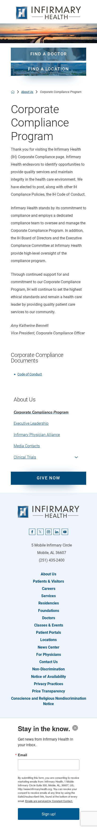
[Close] (75, 728)
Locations (48, 640)
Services (48, 596)
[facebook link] (32, 532)
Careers (48, 588)
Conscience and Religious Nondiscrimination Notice (48, 701)
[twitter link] (40, 532)
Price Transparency (48, 691)
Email (22, 754)
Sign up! (49, 814)
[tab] (76, 457)
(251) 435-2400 (52, 560)
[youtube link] (65, 532)
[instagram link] (48, 532)
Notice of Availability (48, 676)
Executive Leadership (31, 423)
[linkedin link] (56, 532)
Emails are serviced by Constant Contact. (49, 801)
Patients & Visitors (48, 581)
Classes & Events (48, 625)
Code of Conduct (29, 374)
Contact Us (48, 662)
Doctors (48, 618)
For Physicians (48, 654)
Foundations (48, 610)
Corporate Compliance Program (41, 412)
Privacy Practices (48, 684)
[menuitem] (48, 412)
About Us (27, 92)
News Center (48, 647)
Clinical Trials (25, 457)
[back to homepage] (13, 92)
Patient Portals (48, 632)
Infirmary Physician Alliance (37, 434)
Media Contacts (27, 446)
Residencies (48, 603)
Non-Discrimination (48, 669)
